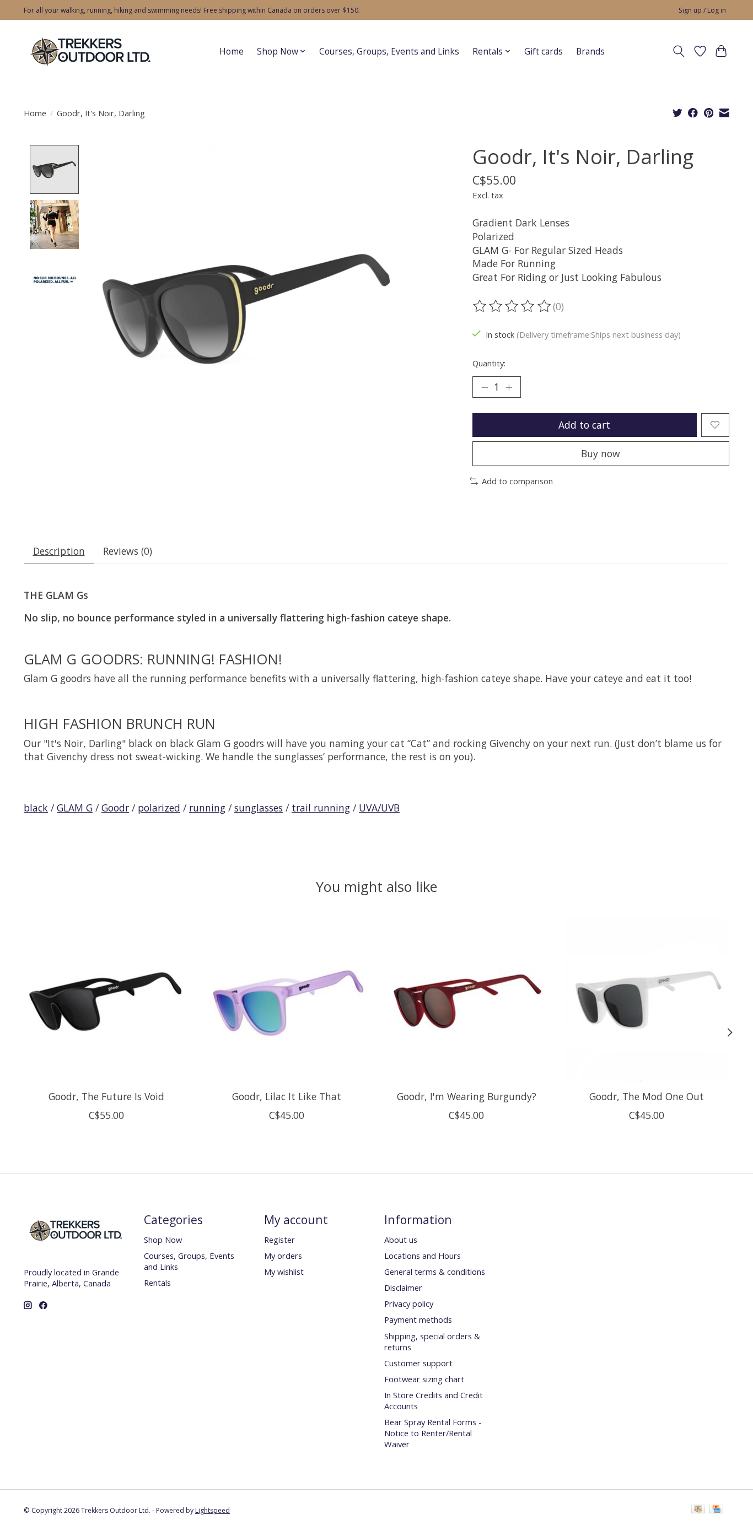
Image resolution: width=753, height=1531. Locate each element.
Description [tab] (59, 551)
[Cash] (698, 1510)
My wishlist (284, 1271)
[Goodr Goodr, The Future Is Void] (106, 999)
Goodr (115, 807)
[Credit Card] (716, 1510)
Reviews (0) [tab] (127, 551)
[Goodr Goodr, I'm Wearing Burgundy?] (466, 999)
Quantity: (488, 363)
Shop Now (163, 1239)
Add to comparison (517, 480)
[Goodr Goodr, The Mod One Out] (646, 999)
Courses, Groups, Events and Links (389, 51)
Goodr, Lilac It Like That (286, 1096)
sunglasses (258, 807)
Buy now (600, 453)
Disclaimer (403, 1287)
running (207, 807)
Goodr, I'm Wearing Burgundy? (466, 1096)
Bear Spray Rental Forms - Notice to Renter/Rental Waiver (433, 1432)
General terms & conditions (434, 1271)
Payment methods (418, 1319)
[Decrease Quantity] (484, 387)
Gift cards (543, 51)
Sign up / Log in (702, 10)
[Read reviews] (512, 306)
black (36, 807)
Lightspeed (212, 1510)
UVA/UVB (379, 807)
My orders (283, 1255)
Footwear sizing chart (424, 1378)
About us (400, 1239)
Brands (590, 51)
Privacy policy (408, 1303)
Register (279, 1239)
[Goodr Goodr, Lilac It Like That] (286, 999)
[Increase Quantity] (509, 387)
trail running (321, 807)
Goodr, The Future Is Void (106, 1096)
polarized (159, 807)
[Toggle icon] (679, 51)
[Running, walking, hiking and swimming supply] (91, 51)
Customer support (418, 1362)
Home (231, 51)
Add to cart (584, 424)
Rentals (157, 1282)
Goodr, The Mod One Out (646, 1096)
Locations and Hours (422, 1255)
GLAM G (75, 807)
